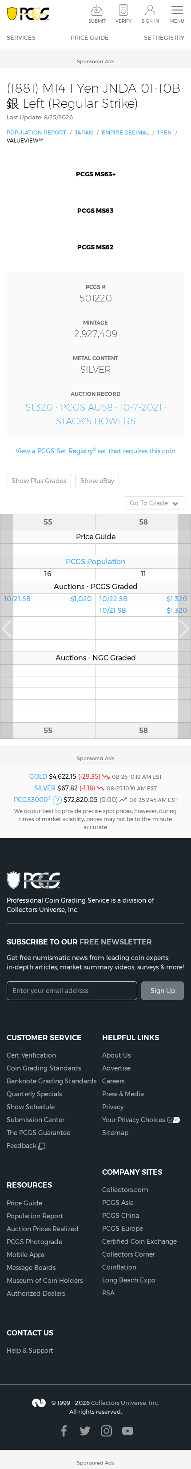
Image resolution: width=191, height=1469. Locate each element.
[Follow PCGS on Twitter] (85, 1431)
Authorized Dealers (36, 1294)
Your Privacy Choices (133, 1120)
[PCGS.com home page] (28, 14)
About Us (116, 1055)
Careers (113, 1081)
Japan (84, 132)
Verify (123, 21)
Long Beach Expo (128, 1280)
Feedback (21, 1146)
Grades (39, 481)
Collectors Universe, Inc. (125, 1402)
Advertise (116, 1068)
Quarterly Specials (34, 1094)
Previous (6, 626)
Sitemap (115, 1133)
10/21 (48, 599)
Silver (45, 788)
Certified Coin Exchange (139, 1241)
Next (184, 626)
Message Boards (31, 1268)
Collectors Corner (128, 1254)
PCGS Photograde (34, 1242)
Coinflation (119, 1267)
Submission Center (35, 1120)
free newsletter (116, 941)
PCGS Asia (118, 1203)
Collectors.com (125, 1190)
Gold (38, 777)
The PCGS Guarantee (38, 1133)
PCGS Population (96, 561)
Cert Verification (31, 1055)
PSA (108, 1293)
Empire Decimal (125, 132)
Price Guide (90, 37)
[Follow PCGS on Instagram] (106, 1431)
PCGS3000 (32, 800)
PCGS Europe (122, 1229)
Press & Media (123, 1094)
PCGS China (120, 1216)
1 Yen (164, 132)
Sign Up (163, 991)
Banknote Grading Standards (51, 1081)
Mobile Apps (25, 1255)
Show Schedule (31, 1107)
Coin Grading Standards (44, 1068)
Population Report (36, 132)
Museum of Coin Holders (45, 1281)
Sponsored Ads (95, 61)
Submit (97, 21)
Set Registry (164, 37)
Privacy (112, 1107)
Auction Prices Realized (43, 1229)
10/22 (143, 599)
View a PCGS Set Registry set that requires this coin (95, 451)
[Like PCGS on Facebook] (64, 1431)
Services (21, 37)
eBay (97, 481)
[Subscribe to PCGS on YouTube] (127, 1431)
